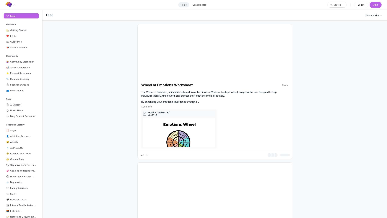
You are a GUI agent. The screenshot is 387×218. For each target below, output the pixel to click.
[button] (21, 30)
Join (375, 4)
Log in (361, 4)
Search (337, 4)
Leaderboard (199, 4)
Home (184, 4)
